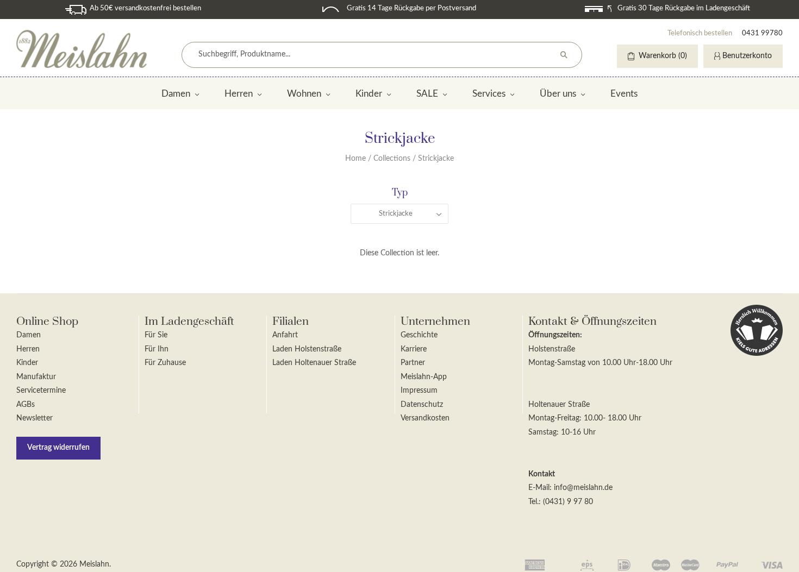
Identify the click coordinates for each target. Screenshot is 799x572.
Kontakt (541, 474)
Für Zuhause (165, 363)
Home (355, 158)
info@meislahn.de (583, 488)
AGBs (25, 404)
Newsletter (34, 418)
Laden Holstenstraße (306, 349)
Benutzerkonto (747, 56)
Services (488, 93)
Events (624, 93)
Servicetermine (41, 390)
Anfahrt (285, 335)
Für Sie (156, 335)
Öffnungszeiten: (555, 335)
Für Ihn (156, 349)
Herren (238, 93)
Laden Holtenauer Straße (314, 363)
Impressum (419, 390)
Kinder (368, 93)
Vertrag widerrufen (58, 447)
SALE (427, 93)
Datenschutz (422, 404)
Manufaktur (36, 377)
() (663, 56)
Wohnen (304, 93)
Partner (413, 363)
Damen (175, 93)
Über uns (558, 93)
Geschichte (419, 335)
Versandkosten (425, 418)
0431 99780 (762, 33)
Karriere (414, 349)
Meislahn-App (424, 377)
